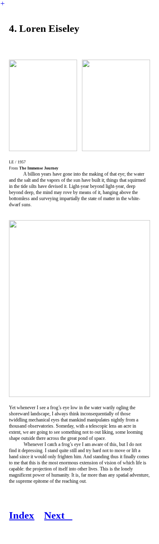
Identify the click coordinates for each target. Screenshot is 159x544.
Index (21, 515)
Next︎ (58, 515)
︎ (2, 4)
